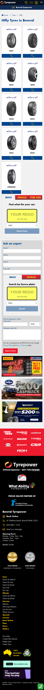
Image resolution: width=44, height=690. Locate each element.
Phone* (5, 255)
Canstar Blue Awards (10, 639)
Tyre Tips (6, 590)
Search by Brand (8, 585)
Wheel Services (8, 612)
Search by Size (8, 582)
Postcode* (6, 269)
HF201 (11, 85)
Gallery (6, 629)
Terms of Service (21, 345)
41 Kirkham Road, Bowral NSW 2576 (22, 520)
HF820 (11, 119)
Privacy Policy (7, 345)
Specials (6, 615)
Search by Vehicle (9, 579)
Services (6, 601)
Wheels (6, 593)
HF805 (32, 85)
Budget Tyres (7, 642)
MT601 (32, 153)
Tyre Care (6, 588)
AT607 (32, 51)
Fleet (5, 623)
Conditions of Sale (27, 682)
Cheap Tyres (7, 644)
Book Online (8, 620)
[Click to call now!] (26, 2)
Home (5, 15)
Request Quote (10, 351)
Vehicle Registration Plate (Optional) (12, 320)
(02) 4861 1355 (13, 525)
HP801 (32, 119)
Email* (5, 262)
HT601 (11, 153)
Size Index (6, 636)
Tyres (5, 577)
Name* (5, 248)
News (5, 626)
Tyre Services (7, 609)
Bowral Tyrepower (23, 7)
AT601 (11, 51)
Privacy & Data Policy (14, 682)
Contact (6, 617)
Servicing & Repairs (9, 607)
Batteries (5, 604)
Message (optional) (10, 328)
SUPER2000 (11, 187)
